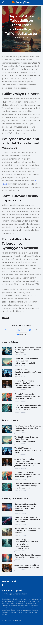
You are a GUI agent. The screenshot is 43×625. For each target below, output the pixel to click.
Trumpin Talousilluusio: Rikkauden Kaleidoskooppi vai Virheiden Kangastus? (27, 396)
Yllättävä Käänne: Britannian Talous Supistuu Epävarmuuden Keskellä (26, 361)
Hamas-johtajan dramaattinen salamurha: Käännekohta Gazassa (27, 531)
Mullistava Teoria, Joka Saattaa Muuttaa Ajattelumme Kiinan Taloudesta (28, 350)
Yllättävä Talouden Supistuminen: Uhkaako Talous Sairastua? (28, 372)
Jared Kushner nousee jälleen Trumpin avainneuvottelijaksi (27, 566)
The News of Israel (10, 620)
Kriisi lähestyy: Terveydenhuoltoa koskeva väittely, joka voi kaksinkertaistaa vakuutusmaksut (26, 544)
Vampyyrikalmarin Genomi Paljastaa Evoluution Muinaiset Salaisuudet (27, 520)
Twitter (23, 330)
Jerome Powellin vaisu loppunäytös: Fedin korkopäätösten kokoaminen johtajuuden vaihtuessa (27, 384)
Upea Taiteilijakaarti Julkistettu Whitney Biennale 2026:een (28, 556)
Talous (5, 318)
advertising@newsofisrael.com (14, 594)
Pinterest (22, 334)
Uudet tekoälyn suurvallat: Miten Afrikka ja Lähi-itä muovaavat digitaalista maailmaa (26, 507)
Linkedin (35, 330)
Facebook (11, 330)
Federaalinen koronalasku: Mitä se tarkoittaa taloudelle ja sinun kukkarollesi (28, 407)
